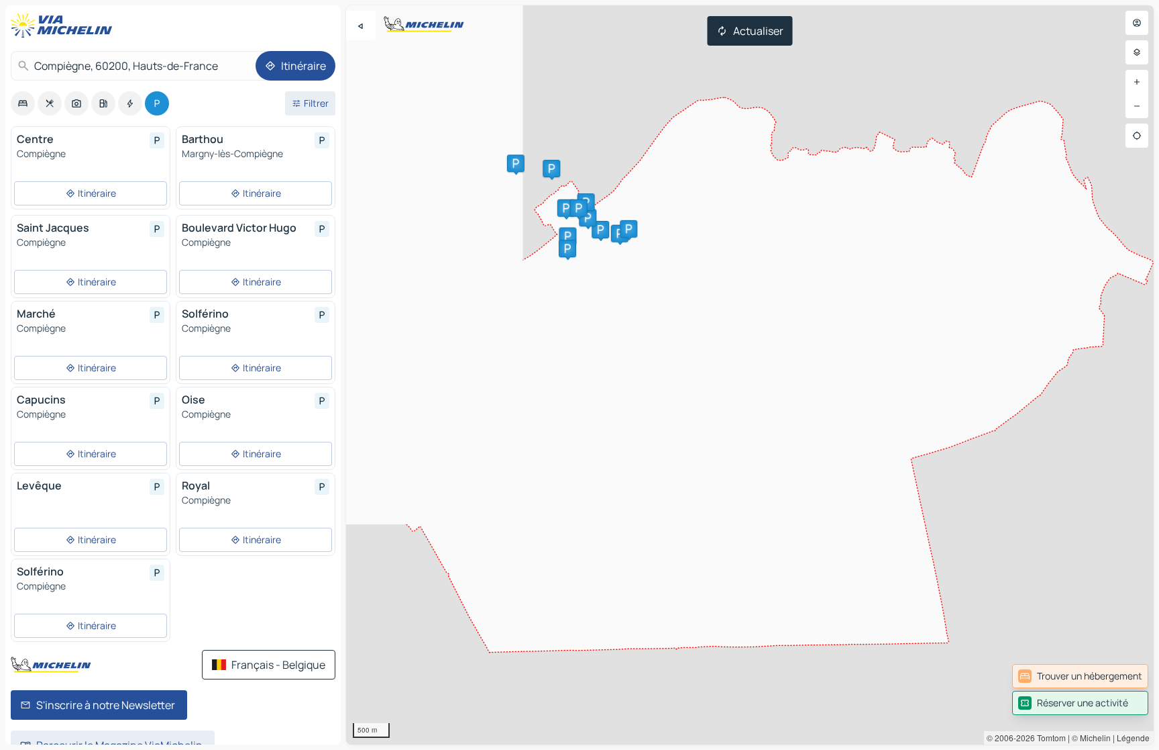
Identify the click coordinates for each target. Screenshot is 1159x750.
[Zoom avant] (1136, 82)
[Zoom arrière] (1136, 106)
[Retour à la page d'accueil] (64, 25)
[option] (23, 103)
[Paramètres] (1136, 52)
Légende (1133, 737)
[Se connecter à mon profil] (1136, 23)
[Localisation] (1136, 136)
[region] (750, 375)
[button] (567, 236)
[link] (1080, 676)
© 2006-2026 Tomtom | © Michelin (1049, 737)
